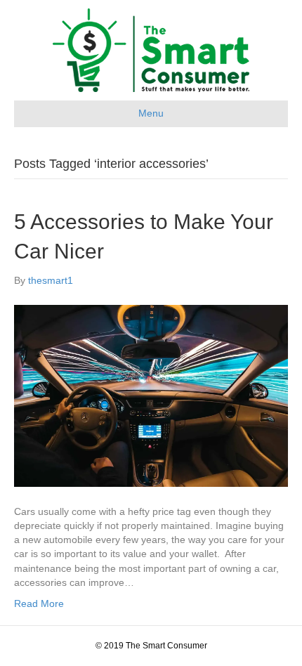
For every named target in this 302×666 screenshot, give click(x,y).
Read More (39, 603)
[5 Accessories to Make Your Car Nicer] (151, 394)
